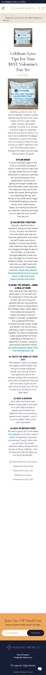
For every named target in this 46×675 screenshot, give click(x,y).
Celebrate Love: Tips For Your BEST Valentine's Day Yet (23, 61)
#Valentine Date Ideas (23, 466)
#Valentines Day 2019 (23, 479)
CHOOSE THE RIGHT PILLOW (23, 672)
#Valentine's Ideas (23, 475)
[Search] (39, 8)
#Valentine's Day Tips (23, 470)
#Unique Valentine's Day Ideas (23, 462)
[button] (3, 8)
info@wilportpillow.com (23, 657)
